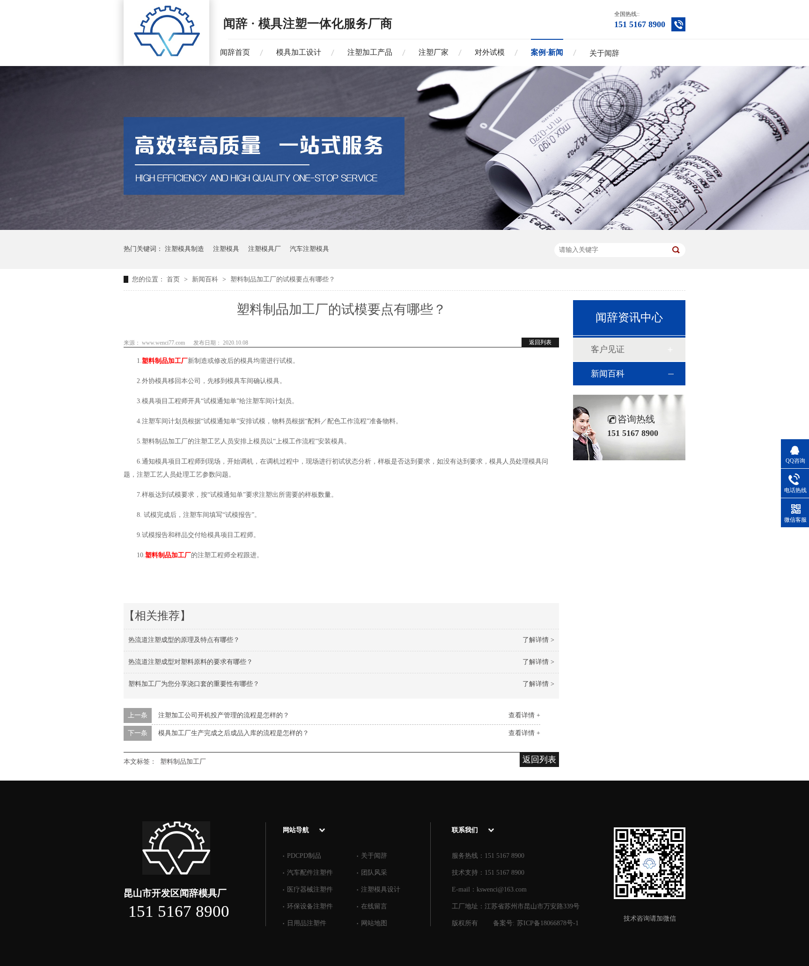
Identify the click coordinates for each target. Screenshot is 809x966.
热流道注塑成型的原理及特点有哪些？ (184, 639)
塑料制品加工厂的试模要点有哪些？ (282, 279)
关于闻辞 (604, 53)
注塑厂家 (434, 52)
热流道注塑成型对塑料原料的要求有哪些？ (190, 661)
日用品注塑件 (306, 923)
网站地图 (374, 923)
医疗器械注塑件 (310, 889)
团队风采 (374, 872)
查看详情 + (524, 715)
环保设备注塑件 (310, 906)
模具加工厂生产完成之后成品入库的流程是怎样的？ (233, 733)
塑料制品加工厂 (165, 360)
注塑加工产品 (369, 52)
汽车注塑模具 (309, 248)
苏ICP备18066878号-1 (548, 923)
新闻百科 (206, 279)
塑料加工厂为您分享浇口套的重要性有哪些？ (193, 683)
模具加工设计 (298, 52)
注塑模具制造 (184, 248)
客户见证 (608, 349)
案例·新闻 (547, 52)
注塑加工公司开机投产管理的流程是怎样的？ (223, 715)
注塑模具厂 (264, 248)
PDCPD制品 (304, 855)
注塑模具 (226, 248)
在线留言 (374, 906)
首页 (174, 279)
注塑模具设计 (380, 889)
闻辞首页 (235, 52)
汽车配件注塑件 (310, 872)
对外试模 (490, 52)
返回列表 (540, 342)
